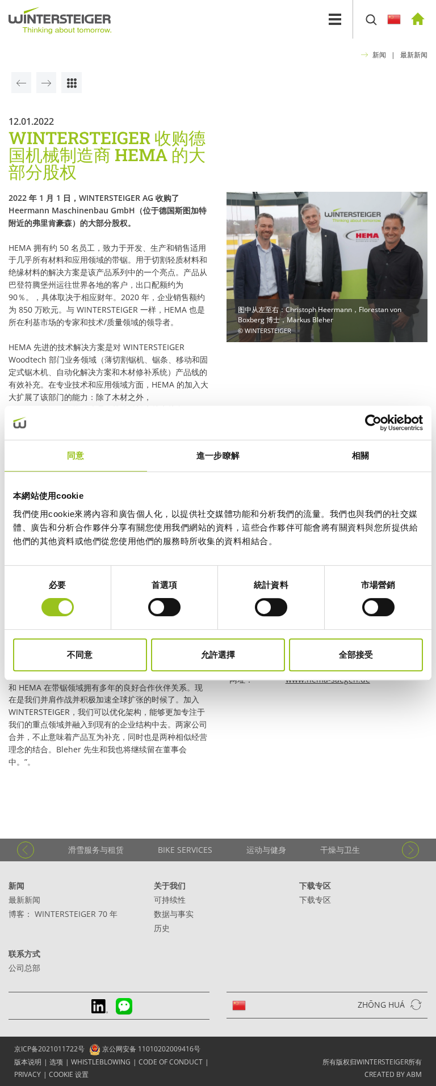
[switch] (164, 607)
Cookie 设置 (69, 1074)
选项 (56, 1062)
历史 (162, 928)
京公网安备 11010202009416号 (150, 1049)
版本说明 (27, 1062)
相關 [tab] (360, 455)
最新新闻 (413, 55)
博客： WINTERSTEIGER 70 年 (63, 913)
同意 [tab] (75, 455)
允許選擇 (218, 654)
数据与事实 (174, 913)
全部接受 (356, 654)
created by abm (393, 1074)
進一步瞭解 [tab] (218, 455)
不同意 (80, 654)
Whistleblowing (101, 1062)
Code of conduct (171, 1062)
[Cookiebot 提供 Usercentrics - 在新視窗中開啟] (373, 422)
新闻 (379, 55)
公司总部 (24, 967)
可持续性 (170, 899)
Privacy (27, 1074)
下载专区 (315, 885)
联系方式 (24, 953)
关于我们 (170, 885)
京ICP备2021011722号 (49, 1049)
